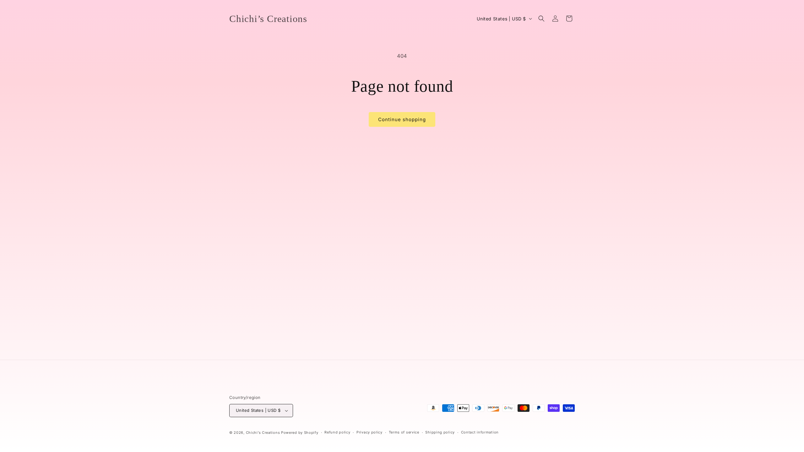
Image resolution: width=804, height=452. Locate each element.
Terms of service (404, 432)
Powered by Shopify (299, 432)
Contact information (480, 432)
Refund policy (337, 432)
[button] (541, 18)
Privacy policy (369, 432)
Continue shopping (402, 119)
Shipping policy (440, 432)
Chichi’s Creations (263, 432)
